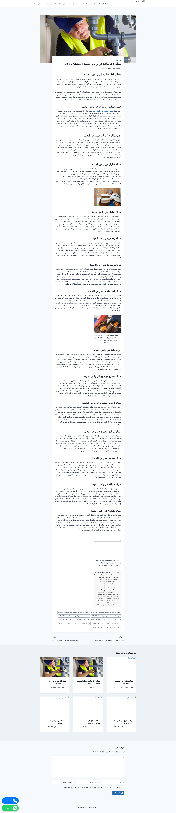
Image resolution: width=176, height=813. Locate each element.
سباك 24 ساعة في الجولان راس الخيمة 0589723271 (106, 612)
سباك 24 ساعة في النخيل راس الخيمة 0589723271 (74, 619)
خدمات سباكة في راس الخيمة (105, 264)
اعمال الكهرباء (103, 3)
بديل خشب (83, 3)
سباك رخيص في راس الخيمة (106, 238)
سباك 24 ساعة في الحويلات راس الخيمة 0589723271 (73, 612)
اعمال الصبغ (114, 3)
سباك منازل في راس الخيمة (106, 164)
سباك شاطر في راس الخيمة (106, 211)
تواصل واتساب (7, 808)
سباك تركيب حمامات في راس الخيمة (101, 402)
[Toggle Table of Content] (117, 572)
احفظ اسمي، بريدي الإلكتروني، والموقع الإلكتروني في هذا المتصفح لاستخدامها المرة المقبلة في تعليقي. (92, 787)
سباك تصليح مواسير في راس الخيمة (102, 376)
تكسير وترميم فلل (64, 3)
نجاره (33, 3)
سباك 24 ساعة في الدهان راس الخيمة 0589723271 (106, 616)
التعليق (121, 757)
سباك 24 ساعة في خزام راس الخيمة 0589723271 (106, 623)
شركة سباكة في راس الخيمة (106, 484)
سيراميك (45, 3)
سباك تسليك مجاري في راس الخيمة (102, 431)
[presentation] (121, 667)
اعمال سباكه (93, 3)
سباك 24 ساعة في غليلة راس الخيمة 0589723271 (106, 627)
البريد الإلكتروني (93, 782)
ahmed (115, 68)
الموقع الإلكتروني (68, 782)
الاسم (121, 782)
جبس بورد (53, 3)
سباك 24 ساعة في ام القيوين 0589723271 (109, 638)
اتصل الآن (9, 800)
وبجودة (68, 184)
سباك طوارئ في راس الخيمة (106, 510)
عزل (38, 3)
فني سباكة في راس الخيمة (107, 349)
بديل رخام (75, 3)
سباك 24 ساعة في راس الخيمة (102, 74)
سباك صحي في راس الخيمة (106, 458)
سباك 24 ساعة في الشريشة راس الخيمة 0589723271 (74, 616)
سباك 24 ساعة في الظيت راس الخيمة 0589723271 (106, 619)
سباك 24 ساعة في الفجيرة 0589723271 (65, 638)
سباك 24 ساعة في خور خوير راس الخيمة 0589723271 (74, 623)
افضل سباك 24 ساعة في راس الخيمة (101, 106)
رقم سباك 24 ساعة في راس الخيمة (102, 135)
